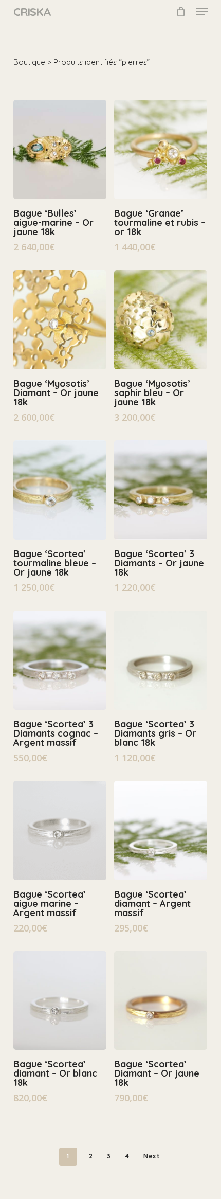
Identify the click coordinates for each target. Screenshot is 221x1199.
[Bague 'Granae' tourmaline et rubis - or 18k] (160, 149)
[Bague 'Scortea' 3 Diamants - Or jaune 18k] (160, 490)
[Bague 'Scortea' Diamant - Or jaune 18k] (160, 1000)
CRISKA (32, 11)
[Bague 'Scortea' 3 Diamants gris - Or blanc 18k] (160, 660)
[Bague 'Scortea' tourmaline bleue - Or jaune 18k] (59, 490)
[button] (202, 12)
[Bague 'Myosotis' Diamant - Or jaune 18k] (59, 319)
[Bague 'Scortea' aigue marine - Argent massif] (59, 830)
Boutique (29, 62)
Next (151, 1156)
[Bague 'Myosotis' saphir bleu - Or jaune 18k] (160, 319)
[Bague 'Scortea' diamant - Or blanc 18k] (59, 1000)
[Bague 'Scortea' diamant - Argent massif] (160, 830)
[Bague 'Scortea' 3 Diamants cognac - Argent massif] (59, 660)
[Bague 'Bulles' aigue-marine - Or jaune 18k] (59, 149)
